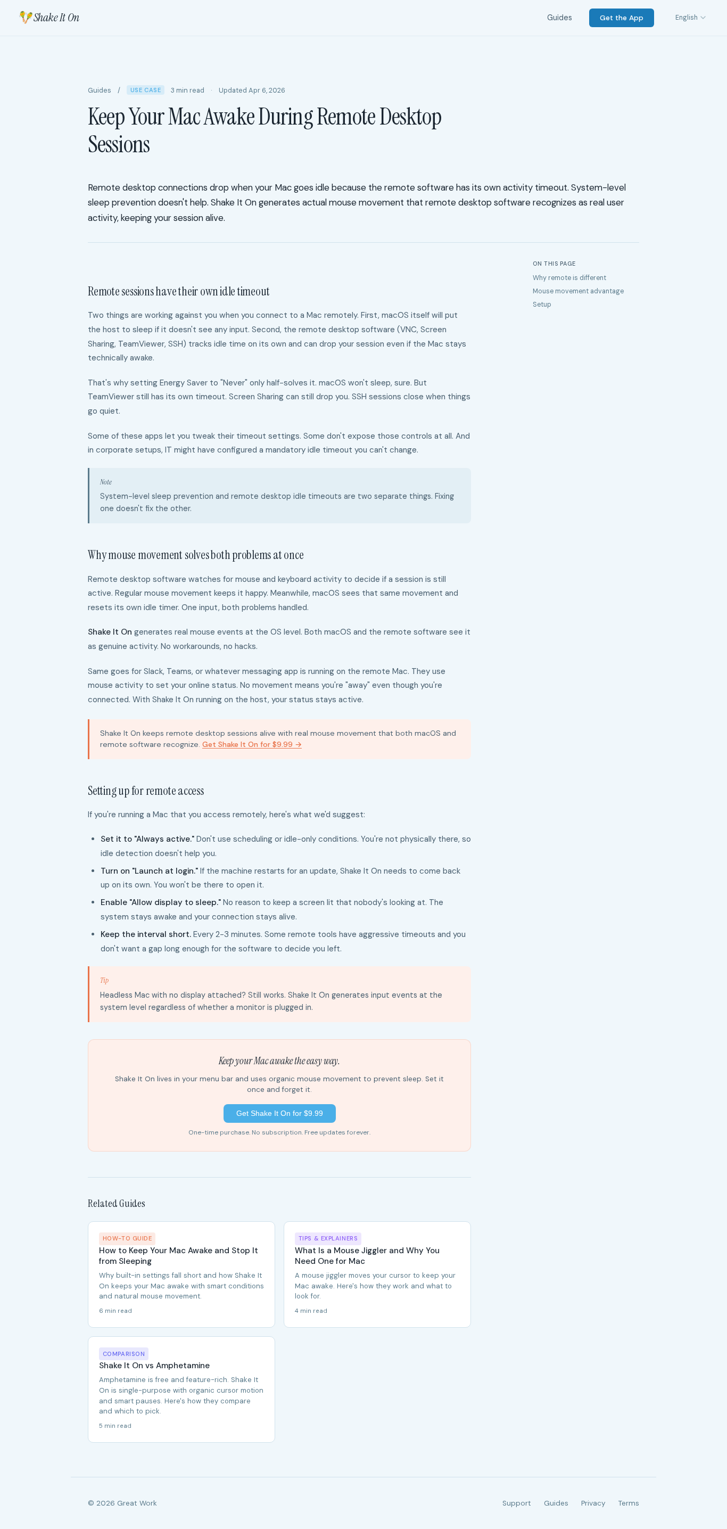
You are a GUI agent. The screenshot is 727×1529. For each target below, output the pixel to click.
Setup (542, 304)
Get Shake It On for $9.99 (279, 1113)
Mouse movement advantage (578, 291)
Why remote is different (569, 278)
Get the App (621, 17)
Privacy (593, 1503)
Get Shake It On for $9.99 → (252, 744)
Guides (559, 17)
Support (516, 1503)
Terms (628, 1503)
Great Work (137, 1503)
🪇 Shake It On (48, 17)
